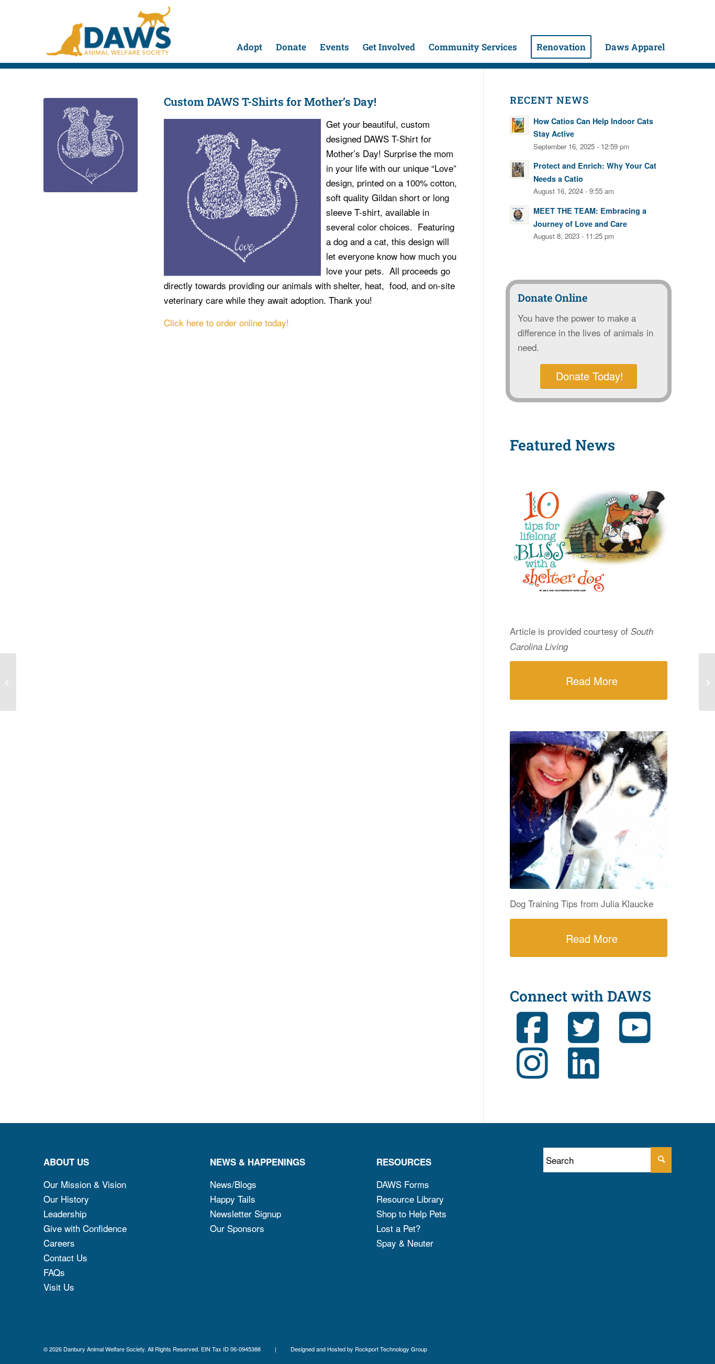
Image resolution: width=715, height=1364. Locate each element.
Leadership (64, 1213)
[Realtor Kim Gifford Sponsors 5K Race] (707, 682)
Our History (66, 1198)
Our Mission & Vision (84, 1184)
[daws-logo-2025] (108, 31)
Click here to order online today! (226, 322)
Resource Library (410, 1198)
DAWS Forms (402, 1184)
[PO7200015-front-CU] (90, 145)
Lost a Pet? (398, 1228)
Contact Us (65, 1257)
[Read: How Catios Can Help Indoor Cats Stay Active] (519, 125)
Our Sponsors (237, 1228)
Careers (59, 1242)
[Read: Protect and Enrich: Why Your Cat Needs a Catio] (519, 169)
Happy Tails (232, 1198)
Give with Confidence (85, 1228)
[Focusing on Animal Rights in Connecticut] (8, 682)
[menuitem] (249, 31)
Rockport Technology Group (391, 1349)
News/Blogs (233, 1184)
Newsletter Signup (245, 1213)
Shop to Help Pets (411, 1213)
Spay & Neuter (404, 1242)
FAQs (54, 1272)
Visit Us (58, 1286)
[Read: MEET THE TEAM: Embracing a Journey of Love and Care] (519, 214)
